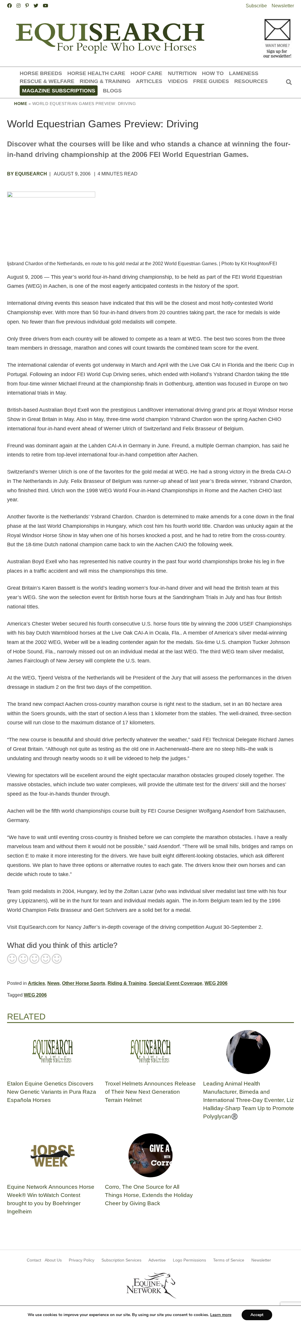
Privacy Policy (81, 1260)
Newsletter (283, 5)
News (53, 983)
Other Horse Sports (83, 983)
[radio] (12, 959)
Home (20, 103)
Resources (251, 81)
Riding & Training (105, 81)
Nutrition (182, 73)
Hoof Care (146, 73)
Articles (149, 81)
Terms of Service (228, 1260)
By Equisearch (27, 173)
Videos (178, 81)
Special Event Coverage (175, 983)
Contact (34, 1260)
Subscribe (256, 5)
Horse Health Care (96, 73)
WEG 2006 (216, 983)
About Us (53, 1260)
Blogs (112, 90)
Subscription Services (121, 1260)
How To (213, 73)
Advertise (157, 1260)
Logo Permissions (189, 1260)
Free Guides (211, 81)
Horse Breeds (41, 73)
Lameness (243, 73)
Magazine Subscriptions (58, 90)
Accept (256, 1315)
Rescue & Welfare (47, 81)
